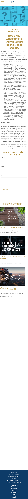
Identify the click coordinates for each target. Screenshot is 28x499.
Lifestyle (14, 497)
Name (3, 157)
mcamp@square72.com (14, 482)
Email (2, 166)
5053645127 (15, 474)
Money (14, 496)
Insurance (14, 492)
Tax (14, 494)
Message (3, 176)
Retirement (14, 487)
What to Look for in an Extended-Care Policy (8, 289)
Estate (14, 490)
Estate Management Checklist (11, 227)
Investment (14, 488)
